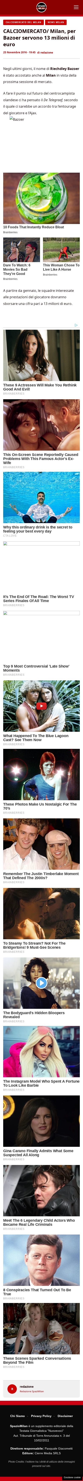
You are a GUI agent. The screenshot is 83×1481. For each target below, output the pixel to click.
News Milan (56, 22)
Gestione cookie (72, 1477)
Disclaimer (65, 1416)
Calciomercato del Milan (23, 22)
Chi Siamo (17, 1416)
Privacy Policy (41, 1416)
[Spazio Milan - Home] (41, 7)
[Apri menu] (76, 7)
